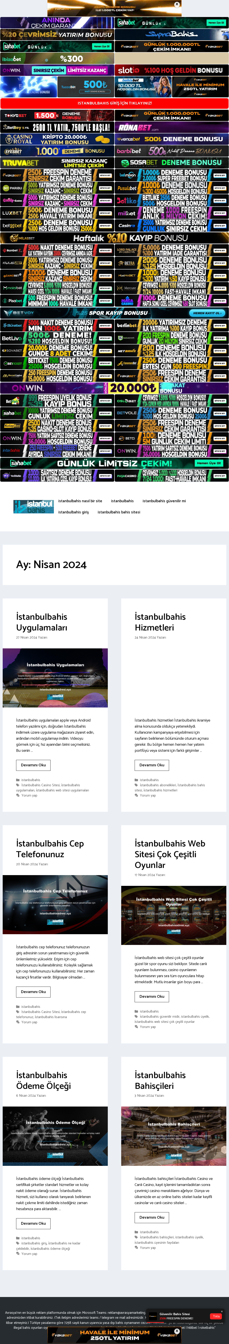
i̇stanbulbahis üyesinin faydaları (157, 1243)
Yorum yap (29, 795)
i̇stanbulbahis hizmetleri (160, 790)
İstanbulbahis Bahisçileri (160, 1081)
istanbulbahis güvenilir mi (164, 501)
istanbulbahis (122, 501)
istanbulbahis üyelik (195, 1016)
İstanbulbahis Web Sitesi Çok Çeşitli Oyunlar (170, 855)
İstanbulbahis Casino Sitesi (40, 785)
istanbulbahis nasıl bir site (80, 501)
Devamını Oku (33, 765)
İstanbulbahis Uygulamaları (41, 622)
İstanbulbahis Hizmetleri (160, 622)
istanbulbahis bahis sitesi (119, 512)
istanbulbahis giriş (73, 512)
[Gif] (114, 238)
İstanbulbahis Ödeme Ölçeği (43, 1081)
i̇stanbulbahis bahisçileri (157, 1237)
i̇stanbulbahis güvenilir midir (160, 1016)
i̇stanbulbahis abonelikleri (158, 785)
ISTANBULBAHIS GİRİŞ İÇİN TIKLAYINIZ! (115, 103)
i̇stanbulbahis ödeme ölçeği (50, 1249)
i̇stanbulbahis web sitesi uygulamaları (62, 790)
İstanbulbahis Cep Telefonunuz (50, 849)
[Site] (57, 175)
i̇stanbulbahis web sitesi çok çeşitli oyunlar (165, 1022)
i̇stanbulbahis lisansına (51, 1017)
